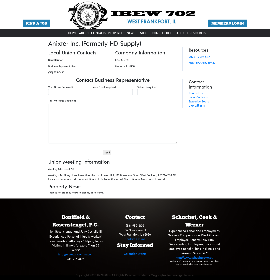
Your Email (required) (104, 87)
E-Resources (196, 33)
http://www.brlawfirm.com (75, 254)
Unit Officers (197, 105)
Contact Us (196, 93)
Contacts (98, 33)
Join (154, 33)
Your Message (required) (62, 100)
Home (72, 33)
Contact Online (135, 239)
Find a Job (36, 23)
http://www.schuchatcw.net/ (194, 257)
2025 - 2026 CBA (199, 57)
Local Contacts (198, 97)
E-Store (143, 33)
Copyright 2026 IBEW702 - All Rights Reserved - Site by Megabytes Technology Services (135, 275)
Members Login (227, 23)
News (131, 33)
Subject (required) (147, 87)
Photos (166, 33)
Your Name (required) (60, 87)
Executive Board (199, 101)
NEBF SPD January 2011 (203, 62)
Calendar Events (135, 253)
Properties (116, 33)
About (84, 33)
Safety (180, 33)
